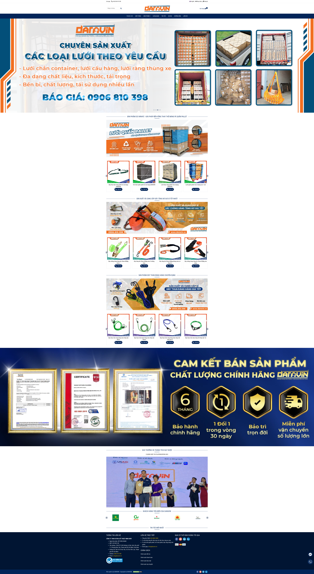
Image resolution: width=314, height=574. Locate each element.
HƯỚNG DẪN (177, 16)
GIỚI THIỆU (138, 16)
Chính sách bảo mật (146, 561)
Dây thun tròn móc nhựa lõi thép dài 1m (169, 338)
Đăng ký (206, 1)
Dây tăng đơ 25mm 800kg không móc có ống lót (144, 262)
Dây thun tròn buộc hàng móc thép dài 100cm (118, 338)
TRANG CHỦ (129, 16)
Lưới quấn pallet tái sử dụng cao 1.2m (170, 185)
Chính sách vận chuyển (147, 564)
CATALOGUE (156, 16)
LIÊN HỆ (185, 16)
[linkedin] (184, 539)
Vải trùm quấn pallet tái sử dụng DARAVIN (118, 185)
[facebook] (176, 539)
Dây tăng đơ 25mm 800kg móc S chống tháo (118, 262)
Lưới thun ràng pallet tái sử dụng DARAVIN (144, 185)
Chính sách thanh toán (147, 557)
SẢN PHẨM (146, 16)
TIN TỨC (163, 16)
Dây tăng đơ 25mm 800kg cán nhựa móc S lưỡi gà (196, 262)
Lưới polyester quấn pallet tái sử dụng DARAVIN (196, 185)
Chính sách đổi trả (145, 554)
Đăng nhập (199, 1)
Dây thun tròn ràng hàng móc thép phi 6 (195, 338)
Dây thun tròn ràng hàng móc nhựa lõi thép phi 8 (144, 338)
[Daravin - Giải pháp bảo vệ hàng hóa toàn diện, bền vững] (157, 8)
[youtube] (180, 539)
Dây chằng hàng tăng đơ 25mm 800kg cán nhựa (170, 262)
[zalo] (188, 539)
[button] (192, 1)
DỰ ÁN (170, 16)
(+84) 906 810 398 (117, 1)
